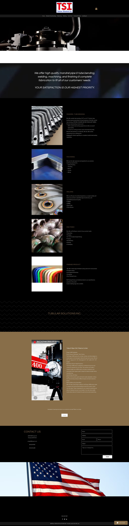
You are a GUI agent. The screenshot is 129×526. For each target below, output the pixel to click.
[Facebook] (62, 519)
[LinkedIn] (66, 519)
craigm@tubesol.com (32, 441)
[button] (96, 8)
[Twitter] (64, 519)
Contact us (69, 135)
